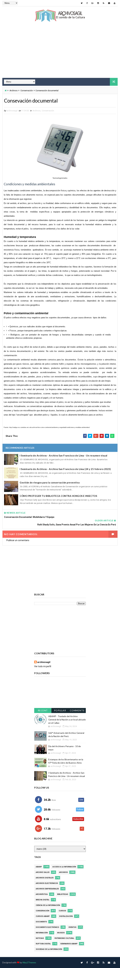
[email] (109, 3)
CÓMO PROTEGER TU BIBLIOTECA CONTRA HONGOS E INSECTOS (58, 495)
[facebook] (87, 3)
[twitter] (81, 3)
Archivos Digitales (45, 878)
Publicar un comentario (17, 540)
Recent (43, 710)
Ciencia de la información (48, 905)
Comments (77, 710)
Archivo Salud (43, 872)
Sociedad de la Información (49, 949)
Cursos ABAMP (43, 916)
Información (42, 933)
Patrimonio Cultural (64, 938)
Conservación (26, 90)
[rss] (103, 3)
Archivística (42, 894)
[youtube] (114, 3)
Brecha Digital (42, 900)
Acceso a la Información (64, 867)
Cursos (62, 911)
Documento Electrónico (47, 927)
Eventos (72, 927)
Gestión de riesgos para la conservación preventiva (50, 482)
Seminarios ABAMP (69, 944)
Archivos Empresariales (47, 889)
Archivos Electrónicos (47, 883)
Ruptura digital (43, 944)
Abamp (39, 867)
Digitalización (66, 916)
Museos (61, 933)
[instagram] (98, 3)
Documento (41, 922)
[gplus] (92, 3)
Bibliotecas (62, 894)
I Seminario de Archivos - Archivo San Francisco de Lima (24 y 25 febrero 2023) (65, 469)
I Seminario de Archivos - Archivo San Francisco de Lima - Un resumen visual (63, 455)
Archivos (14, 90)
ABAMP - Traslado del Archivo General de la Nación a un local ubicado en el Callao (67, 719)
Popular (60, 710)
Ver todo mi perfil (42, 666)
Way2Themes (29, 962)
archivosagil (43, 662)
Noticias (40, 938)
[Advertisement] (60, 53)
